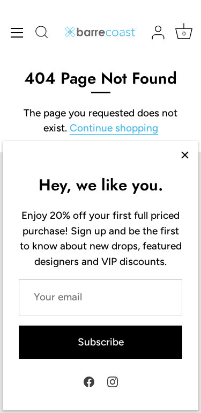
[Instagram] (112, 381)
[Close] (185, 154)
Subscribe (101, 342)
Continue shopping (114, 128)
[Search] (42, 34)
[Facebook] (89, 381)
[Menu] (17, 33)
